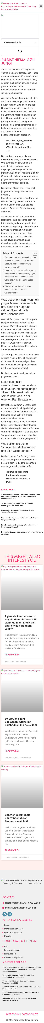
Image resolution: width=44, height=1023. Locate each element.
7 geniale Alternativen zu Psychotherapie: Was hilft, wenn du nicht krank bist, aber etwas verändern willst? (20, 496)
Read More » (12, 655)
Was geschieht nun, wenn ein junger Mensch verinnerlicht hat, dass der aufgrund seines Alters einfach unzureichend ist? (20, 262)
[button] (41, 6)
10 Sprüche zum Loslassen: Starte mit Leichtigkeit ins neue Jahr (17, 504)
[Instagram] (9, 914)
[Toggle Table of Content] (34, 253)
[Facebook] (4, 914)
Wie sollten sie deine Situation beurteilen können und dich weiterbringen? (18, 289)
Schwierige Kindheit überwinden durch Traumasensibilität (17, 817)
